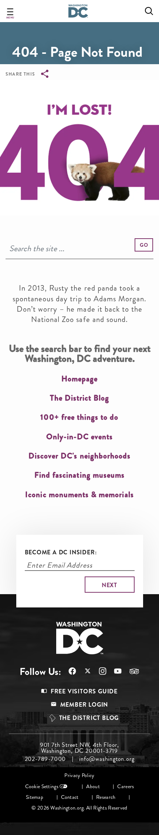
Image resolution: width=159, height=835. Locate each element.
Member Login (84, 704)
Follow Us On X (83, 672)
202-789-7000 (45, 759)
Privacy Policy (79, 775)
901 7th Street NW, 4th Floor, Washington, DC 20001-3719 (79, 748)
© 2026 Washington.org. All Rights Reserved (79, 807)
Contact (70, 797)
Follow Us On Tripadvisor (130, 671)
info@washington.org (106, 759)
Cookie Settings (41, 786)
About (92, 786)
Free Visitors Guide (84, 691)
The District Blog (89, 718)
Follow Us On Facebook (68, 671)
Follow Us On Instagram (98, 671)
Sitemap (34, 797)
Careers (125, 786)
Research (105, 797)
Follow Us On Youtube (114, 671)
